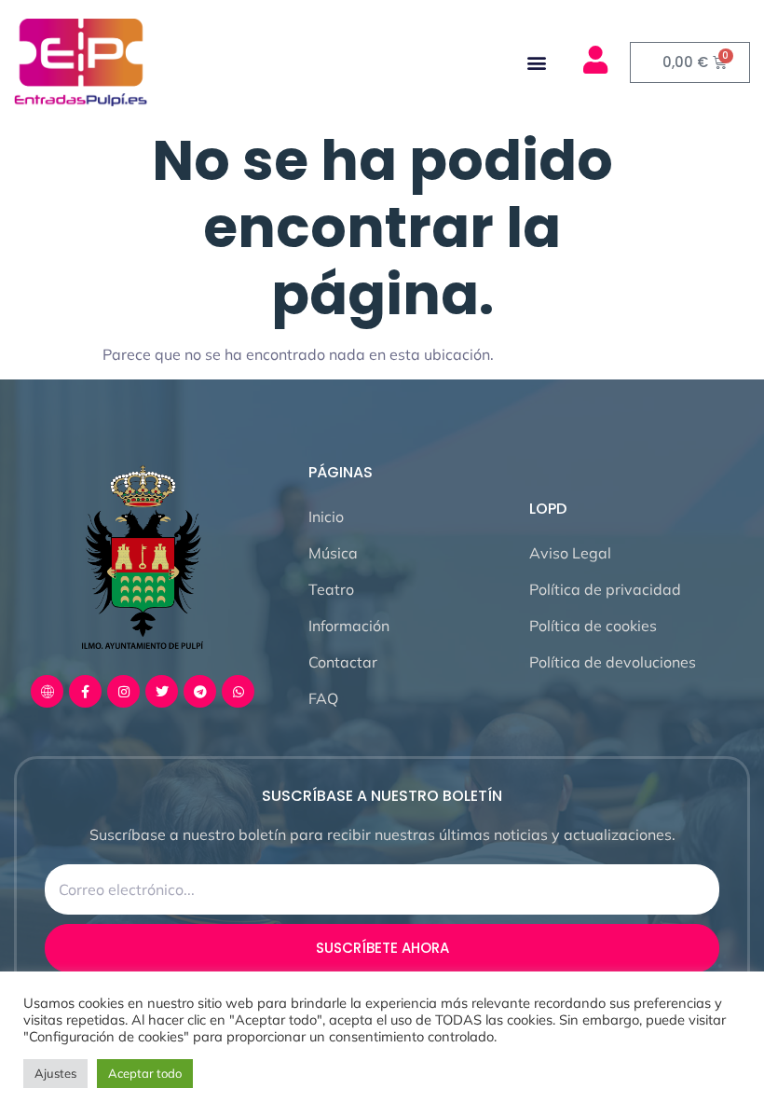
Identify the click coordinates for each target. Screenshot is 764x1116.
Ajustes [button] (55, 1073)
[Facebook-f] (85, 691)
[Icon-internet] (47, 691)
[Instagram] (123, 691)
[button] (537, 62)
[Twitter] (161, 691)
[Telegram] (200, 691)
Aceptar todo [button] (145, 1073)
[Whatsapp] (238, 691)
